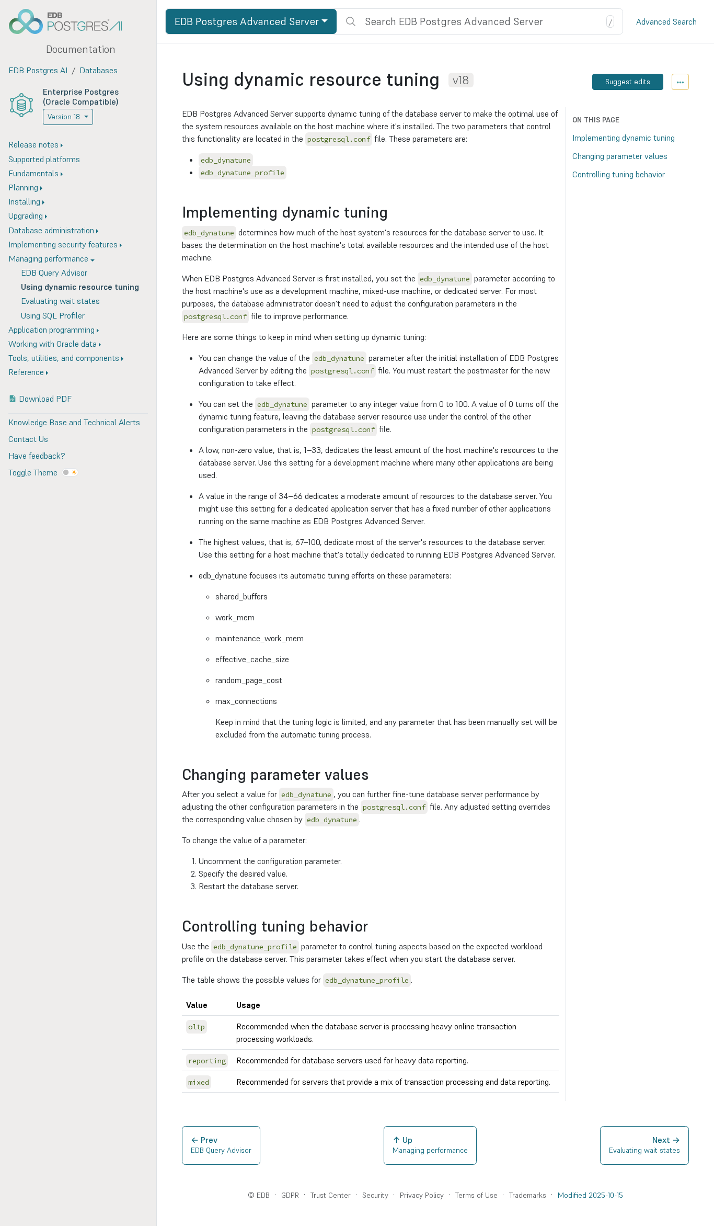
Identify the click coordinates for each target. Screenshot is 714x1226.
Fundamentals (33, 173)
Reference (26, 372)
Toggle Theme (32, 472)
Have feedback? (36, 455)
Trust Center (330, 1195)
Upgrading (25, 215)
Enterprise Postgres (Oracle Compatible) (81, 96)
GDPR (290, 1195)
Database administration (51, 230)
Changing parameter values (619, 156)
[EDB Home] (71, 21)
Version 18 (64, 116)
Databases (98, 70)
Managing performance (48, 258)
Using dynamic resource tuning (80, 286)
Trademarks (527, 1195)
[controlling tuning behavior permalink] (373, 926)
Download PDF (45, 398)
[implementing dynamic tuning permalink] (393, 212)
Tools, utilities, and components (63, 358)
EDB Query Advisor (54, 272)
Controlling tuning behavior (618, 174)
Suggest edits (627, 81)
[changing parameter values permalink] (373, 775)
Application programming (51, 329)
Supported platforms (44, 159)
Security (375, 1195)
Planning (23, 187)
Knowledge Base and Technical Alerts (74, 422)
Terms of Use (476, 1195)
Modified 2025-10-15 (590, 1195)
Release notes (33, 144)
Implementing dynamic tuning (623, 137)
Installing (24, 201)
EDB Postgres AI (37, 70)
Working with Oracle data (52, 343)
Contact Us (28, 439)
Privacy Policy (422, 1195)
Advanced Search (666, 21)
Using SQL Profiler (53, 315)
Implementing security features (63, 244)
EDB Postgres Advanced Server (247, 21)
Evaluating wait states (60, 301)
